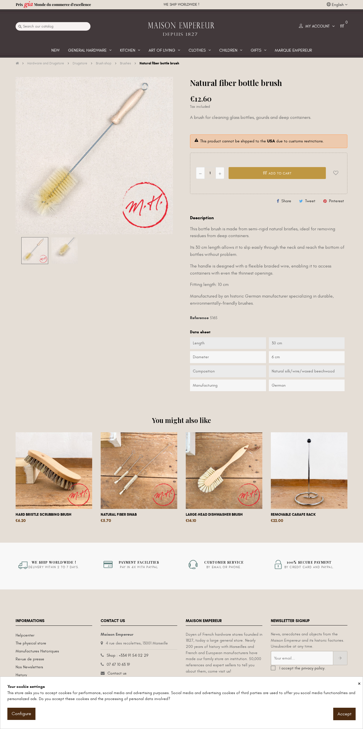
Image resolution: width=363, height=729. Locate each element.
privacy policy (312, 668)
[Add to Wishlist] (335, 173)
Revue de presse (30, 659)
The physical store (31, 643)
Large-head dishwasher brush (214, 514)
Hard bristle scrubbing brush (43, 514)
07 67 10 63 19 (118, 664)
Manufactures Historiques (37, 651)
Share (286, 201)
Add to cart (279, 173)
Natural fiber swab (119, 514)
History (21, 675)
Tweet (310, 201)
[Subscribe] (340, 658)
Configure (21, 713)
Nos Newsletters (29, 667)
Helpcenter (25, 635)
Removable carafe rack (293, 514)
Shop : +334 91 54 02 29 (127, 655)
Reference (199, 317)
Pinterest (336, 201)
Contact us (116, 673)
